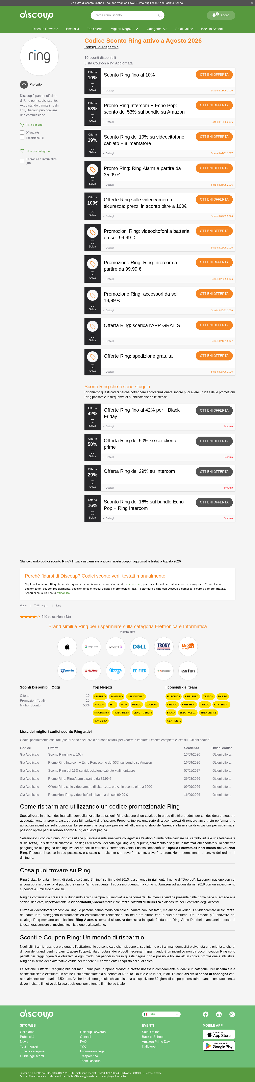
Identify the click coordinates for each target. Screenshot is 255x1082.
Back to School (212, 29)
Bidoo (171, 712)
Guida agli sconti (32, 1056)
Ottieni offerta (214, 74)
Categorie (154, 29)
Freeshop (188, 704)
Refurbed (191, 696)
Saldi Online (184, 29)
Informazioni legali (93, 1051)
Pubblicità (27, 1037)
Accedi (223, 14)
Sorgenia (100, 720)
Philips (222, 696)
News (24, 1041)
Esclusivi (72, 29)
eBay (112, 704)
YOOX (124, 704)
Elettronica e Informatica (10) (41, 161)
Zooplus (152, 704)
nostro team (133, 584)
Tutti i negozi (29, 1046)
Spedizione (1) (35, 137)
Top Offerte (95, 29)
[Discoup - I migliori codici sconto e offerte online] (36, 15)
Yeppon (208, 696)
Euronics (173, 696)
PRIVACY (126, 1073)
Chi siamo (27, 1032)
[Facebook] (205, 1014)
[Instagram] (232, 1014)
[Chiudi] (252, 3)
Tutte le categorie (32, 1051)
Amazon (99, 704)
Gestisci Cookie (153, 1073)
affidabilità (63, 592)
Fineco (136, 704)
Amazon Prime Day (156, 1041)
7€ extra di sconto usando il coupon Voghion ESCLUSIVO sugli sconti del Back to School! (127, 2)
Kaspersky (221, 704)
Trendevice (208, 712)
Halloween (149, 1046)
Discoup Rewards (45, 29)
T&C (83, 1046)
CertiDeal (174, 720)
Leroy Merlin (143, 712)
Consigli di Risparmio (101, 47)
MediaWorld (136, 696)
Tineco (204, 704)
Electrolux (188, 712)
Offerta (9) (32, 132)
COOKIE (138, 1073)
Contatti (85, 1037)
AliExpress (121, 712)
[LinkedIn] (219, 1014)
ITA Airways (101, 712)
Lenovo (172, 704)
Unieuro (100, 696)
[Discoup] (50, 1014)
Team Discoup (90, 1061)
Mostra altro (127, 631)
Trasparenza (89, 1056)
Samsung (116, 696)
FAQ (83, 1041)
